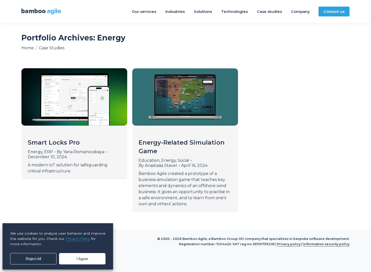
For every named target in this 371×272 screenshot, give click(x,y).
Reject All (33, 259)
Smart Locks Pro (54, 142)
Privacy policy (289, 244)
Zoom (67, 96)
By (80, 151)
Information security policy (326, 244)
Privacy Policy (77, 239)
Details (81, 96)
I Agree (82, 259)
